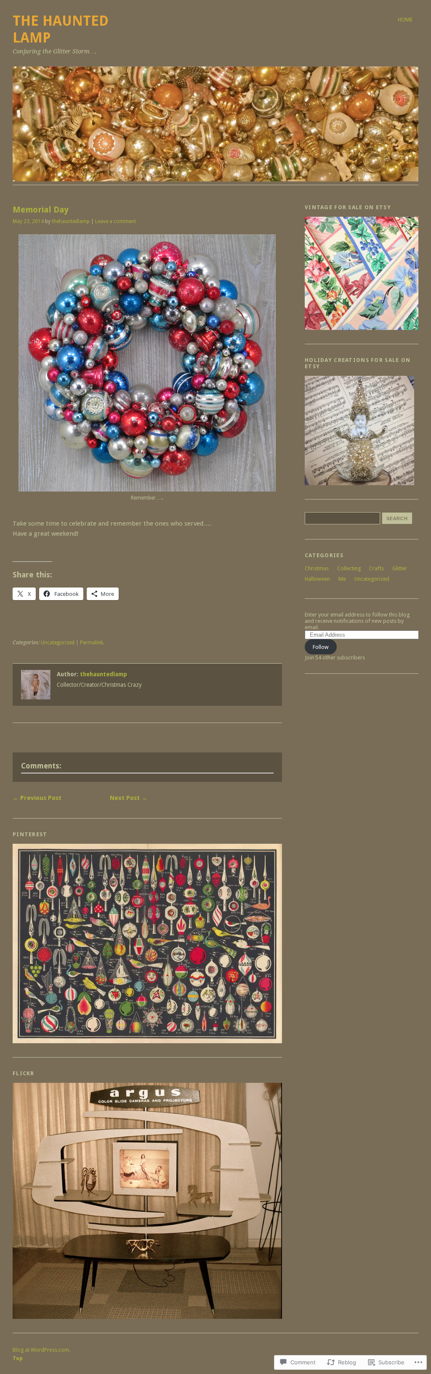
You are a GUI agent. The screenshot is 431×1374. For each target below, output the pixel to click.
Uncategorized (57, 643)
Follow (321, 647)
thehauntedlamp (71, 221)
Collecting (349, 568)
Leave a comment (115, 221)
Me (342, 579)
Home (405, 19)
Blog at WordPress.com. (41, 1350)
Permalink (91, 643)
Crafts (376, 568)
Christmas (317, 568)
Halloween (317, 579)
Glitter (399, 568)
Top (18, 1358)
